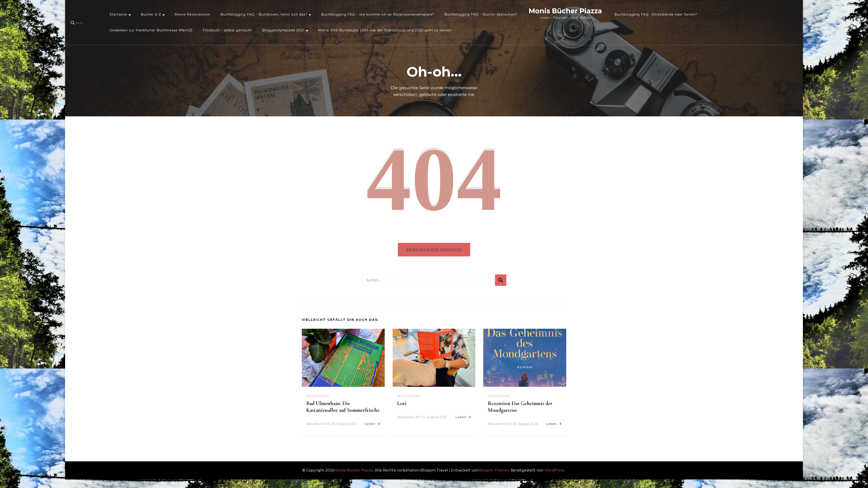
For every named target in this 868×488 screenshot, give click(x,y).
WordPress (554, 470)
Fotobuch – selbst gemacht (227, 30)
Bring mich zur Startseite (434, 249)
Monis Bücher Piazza (565, 11)
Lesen (370, 424)
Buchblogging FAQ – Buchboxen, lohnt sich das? (263, 14)
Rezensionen (317, 396)
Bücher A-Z (151, 14)
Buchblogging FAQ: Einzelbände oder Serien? (655, 14)
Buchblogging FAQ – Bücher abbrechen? (480, 14)
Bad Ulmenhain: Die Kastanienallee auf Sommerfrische (343, 406)
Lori (401, 403)
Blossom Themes (493, 470)
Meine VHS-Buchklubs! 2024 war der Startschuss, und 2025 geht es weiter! (385, 30)
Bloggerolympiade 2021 (283, 30)
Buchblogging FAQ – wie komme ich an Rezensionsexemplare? (377, 14)
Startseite (118, 14)
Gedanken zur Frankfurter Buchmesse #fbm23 (151, 30)
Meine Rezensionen (192, 14)
